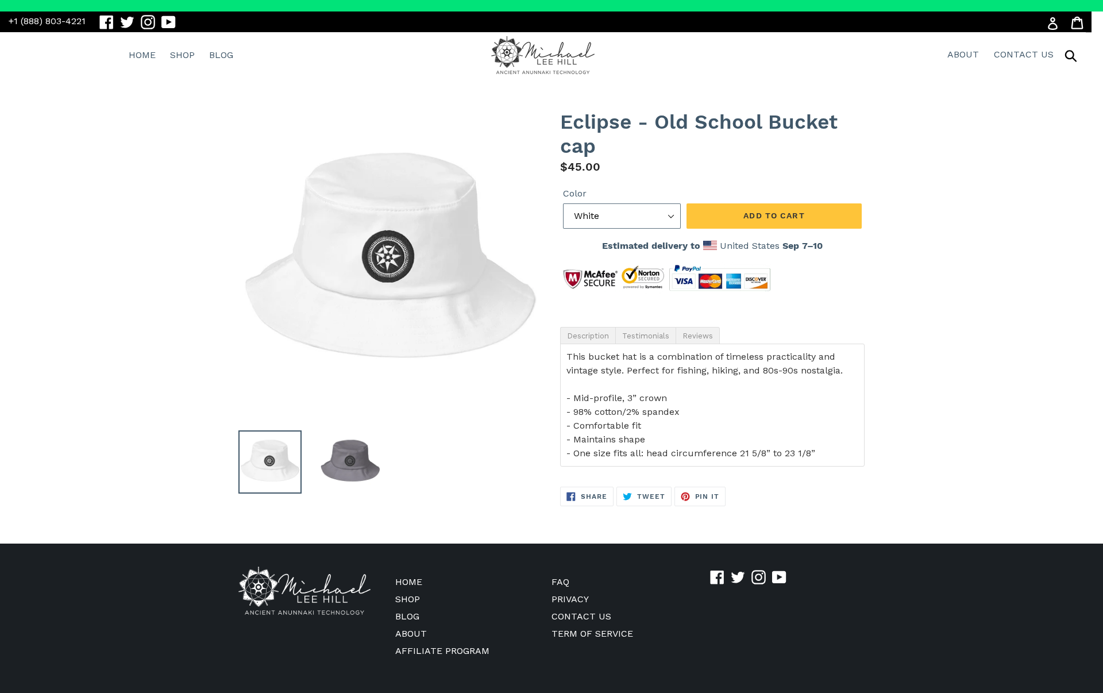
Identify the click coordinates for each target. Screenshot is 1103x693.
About (963, 54)
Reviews (697, 336)
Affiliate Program (442, 650)
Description (588, 336)
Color (575, 193)
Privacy (570, 599)
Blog (221, 54)
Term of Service (592, 633)
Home (142, 54)
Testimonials (645, 336)
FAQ (560, 581)
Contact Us (1024, 54)
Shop (182, 54)
